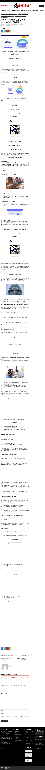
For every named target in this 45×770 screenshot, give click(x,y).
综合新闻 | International (15, 16)
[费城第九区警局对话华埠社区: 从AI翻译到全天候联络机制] (15, 680)
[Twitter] (5, 31)
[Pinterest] (7, 31)
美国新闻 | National (24, 14)
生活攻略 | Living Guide (4, 17)
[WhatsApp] (10, 31)
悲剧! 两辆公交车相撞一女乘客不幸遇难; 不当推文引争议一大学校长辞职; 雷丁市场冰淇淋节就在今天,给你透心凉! (7, 657)
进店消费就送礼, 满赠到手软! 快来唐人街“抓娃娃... (25, 685)
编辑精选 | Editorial (8, 16)
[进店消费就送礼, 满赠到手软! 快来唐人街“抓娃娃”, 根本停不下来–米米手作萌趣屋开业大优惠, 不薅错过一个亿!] (25, 680)
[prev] (11, 5)
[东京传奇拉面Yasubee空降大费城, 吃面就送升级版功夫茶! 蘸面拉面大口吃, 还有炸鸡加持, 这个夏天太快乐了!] (5, 680)
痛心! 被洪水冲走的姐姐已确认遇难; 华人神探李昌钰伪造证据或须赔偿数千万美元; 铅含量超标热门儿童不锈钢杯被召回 (22, 657)
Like (42, 731)
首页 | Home (3, 16)
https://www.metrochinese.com (14, 666)
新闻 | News (6, 13)
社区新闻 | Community (12, 13)
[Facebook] (2, 31)
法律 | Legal (19, 14)
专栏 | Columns (15, 14)
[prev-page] (1, 688)
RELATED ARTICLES (5, 674)
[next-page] (3, 688)
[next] (13, 5)
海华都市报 (3, 28)
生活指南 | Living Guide (22, 16)
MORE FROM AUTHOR (14, 674)
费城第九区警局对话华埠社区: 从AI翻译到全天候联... (15, 685)
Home (2, 13)
